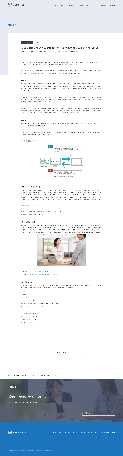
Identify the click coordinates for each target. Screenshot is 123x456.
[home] (17, 5)
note (92, 437)
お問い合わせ (104, 5)
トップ (9, 375)
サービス (63, 5)
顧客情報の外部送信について (50, 450)
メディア (95, 5)
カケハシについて (53, 5)
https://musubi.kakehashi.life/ (39, 271)
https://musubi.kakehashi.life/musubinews (43, 274)
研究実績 (81, 5)
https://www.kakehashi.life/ (35, 307)
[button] (71, 6)
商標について (39, 450)
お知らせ (88, 5)
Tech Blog (98, 437)
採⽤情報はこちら (88, 413)
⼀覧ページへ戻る (61, 353)
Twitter (105, 437)
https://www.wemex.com (29, 205)
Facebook (112, 437)
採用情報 (112, 5)
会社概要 (75, 432)
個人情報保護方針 (31, 450)
